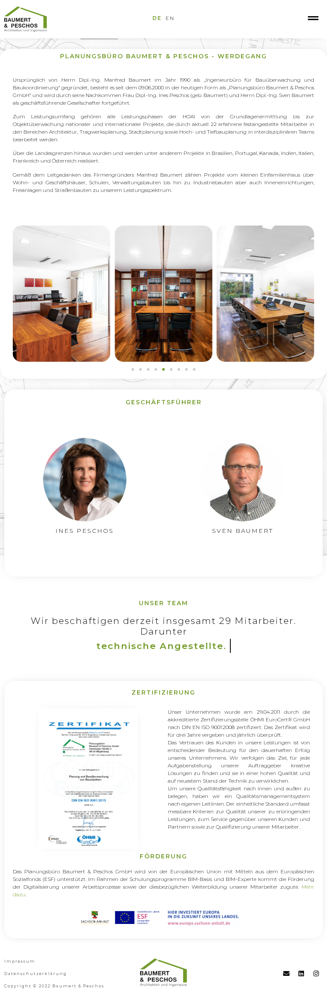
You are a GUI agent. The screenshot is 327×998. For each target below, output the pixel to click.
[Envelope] (286, 973)
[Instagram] (316, 973)
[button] (133, 369)
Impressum (19, 961)
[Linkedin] (301, 973)
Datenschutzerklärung (35, 973)
